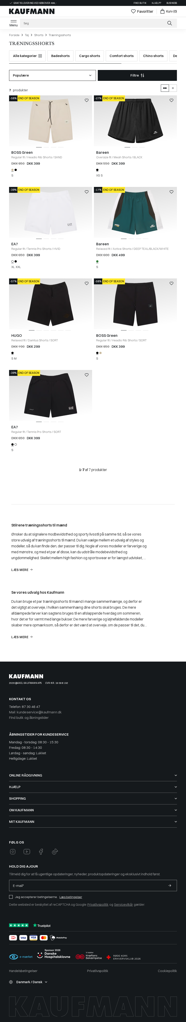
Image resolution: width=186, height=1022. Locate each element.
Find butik (140, 3)
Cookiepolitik (167, 971)
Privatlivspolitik (97, 905)
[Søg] (170, 23)
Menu (14, 25)
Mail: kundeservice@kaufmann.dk (35, 712)
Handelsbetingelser (23, 971)
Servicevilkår (123, 905)
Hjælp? (156, 3)
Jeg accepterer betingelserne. (36, 897)
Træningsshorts (60, 35)
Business (171, 3)
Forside (14, 35)
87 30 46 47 (31, 706)
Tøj (27, 35)
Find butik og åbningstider (29, 717)
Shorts (38, 35)
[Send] (169, 885)
